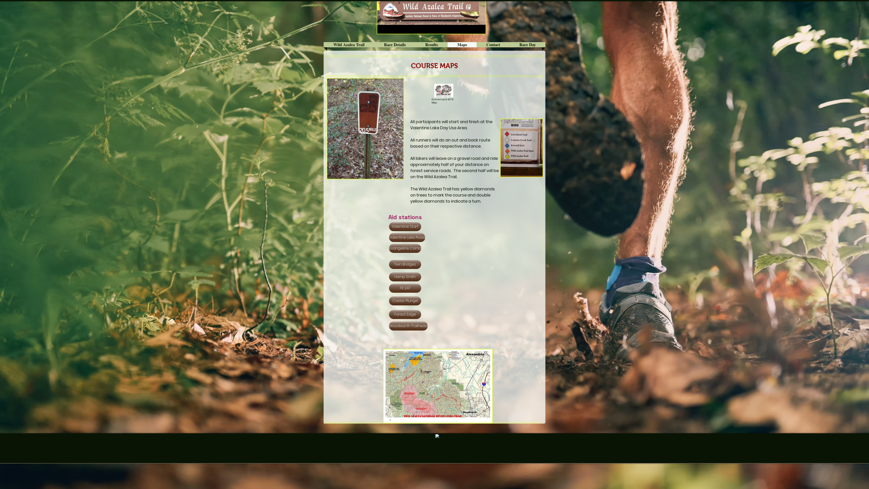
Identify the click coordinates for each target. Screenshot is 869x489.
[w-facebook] (437, 436)
